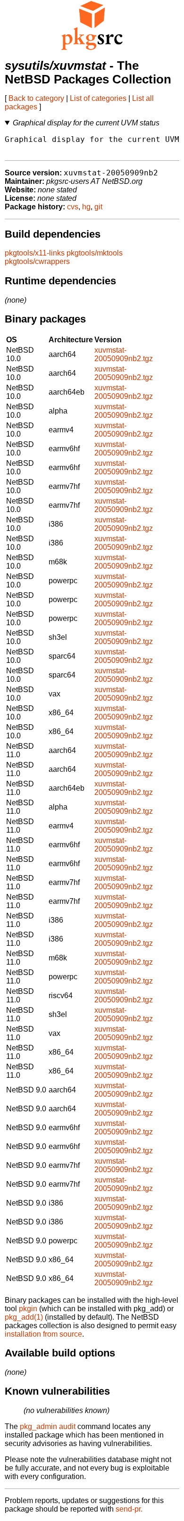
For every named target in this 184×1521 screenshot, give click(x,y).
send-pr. (129, 1509)
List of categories (98, 98)
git (98, 207)
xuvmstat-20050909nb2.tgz (123, 354)
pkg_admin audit (47, 1426)
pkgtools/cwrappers (37, 261)
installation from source (43, 1334)
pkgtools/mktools (95, 253)
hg (86, 207)
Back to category (36, 98)
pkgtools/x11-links (35, 253)
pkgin (28, 1309)
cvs (72, 207)
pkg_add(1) (24, 1317)
